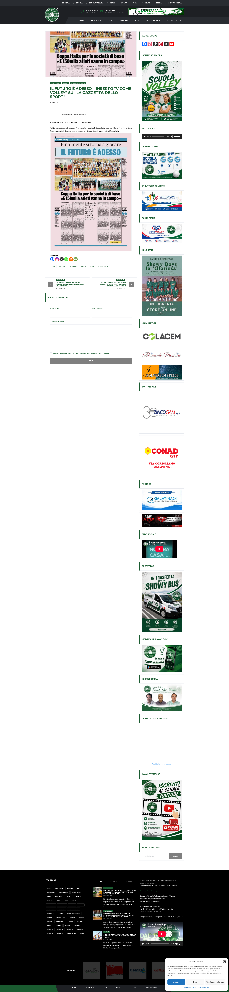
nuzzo (81, 905)
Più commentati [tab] (114, 881)
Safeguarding (153, 20)
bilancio (70, 888)
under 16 (70, 929)
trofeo (67, 925)
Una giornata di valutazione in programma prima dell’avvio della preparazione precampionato (118, 915)
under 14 (50, 929)
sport (92, 266)
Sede (137, 20)
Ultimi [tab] (99, 881)
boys (53, 266)
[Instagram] (57, 259)
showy (83, 266)
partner (61, 909)
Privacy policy (145, 891)
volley (82, 933)
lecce (58, 900)
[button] (224, 961)
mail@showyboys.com (114, 12)
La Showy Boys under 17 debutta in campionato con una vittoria (70, 284)
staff (49, 925)
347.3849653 (90, 12)
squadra (80, 921)
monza (72, 905)
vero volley (72, 933)
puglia (61, 913)
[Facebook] (52, 259)
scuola (49, 917)
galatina (62, 266)
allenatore (59, 888)
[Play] (144, 136)
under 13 (77, 925)
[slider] (177, 136)
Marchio (124, 20)
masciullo (50, 905)
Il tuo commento (57, 322)
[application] (162, 136)
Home (81, 20)
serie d (81, 917)
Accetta (176, 982)
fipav (68, 896)
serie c (72, 917)
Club (110, 20)
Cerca (175, 856)
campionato (63, 892)
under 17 (80, 929)
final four (58, 896)
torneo (58, 925)
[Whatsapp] (66, 259)
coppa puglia (76, 892)
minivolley (61, 905)
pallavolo (50, 909)
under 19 (60, 933)
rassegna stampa (73, 913)
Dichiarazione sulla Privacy (200, 987)
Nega (195, 982)
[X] (62, 259)
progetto (50, 913)
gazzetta (73, 266)
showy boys (60, 921)
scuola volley (61, 917)
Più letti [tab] (129, 881)
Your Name (54, 308)
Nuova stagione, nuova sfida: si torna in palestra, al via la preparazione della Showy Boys (119, 892)
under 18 (50, 933)
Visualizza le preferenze (215, 982)
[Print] (71, 259)
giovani (49, 900)
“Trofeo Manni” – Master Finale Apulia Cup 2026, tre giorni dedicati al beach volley (119, 935)
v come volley (103, 266)
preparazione (73, 909)
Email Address (98, 308)
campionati (51, 892)
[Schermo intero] (180, 944)
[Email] (75, 259)
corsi (49, 896)
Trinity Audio (73, 114)
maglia (75, 900)
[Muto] (172, 136)
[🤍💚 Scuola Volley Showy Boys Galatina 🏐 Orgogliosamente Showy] (173, 733)
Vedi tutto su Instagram (161, 764)
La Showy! (96, 20)
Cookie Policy (187, 987)
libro (66, 900)
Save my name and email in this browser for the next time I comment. (82, 353)
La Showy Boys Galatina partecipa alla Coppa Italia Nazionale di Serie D (112, 284)
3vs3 (49, 888)
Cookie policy (156, 891)
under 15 (60, 929)
